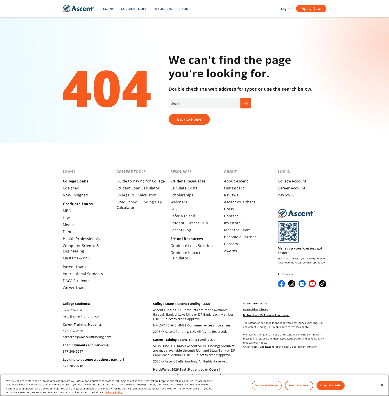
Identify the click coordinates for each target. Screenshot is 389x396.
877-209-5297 (73, 351)
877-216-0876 (73, 310)
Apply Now (311, 8)
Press (229, 209)
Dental (69, 231)
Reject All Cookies (299, 385)
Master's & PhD (76, 258)
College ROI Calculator (136, 195)
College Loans (75, 181)
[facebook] (281, 283)
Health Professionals (81, 238)
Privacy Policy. (114, 392)
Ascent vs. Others (239, 202)
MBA (67, 210)
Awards (230, 250)
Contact (231, 216)
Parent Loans (74, 266)
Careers (231, 243)
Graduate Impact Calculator (185, 255)
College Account (292, 181)
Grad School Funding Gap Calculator (139, 205)
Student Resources (188, 181)
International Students (83, 273)
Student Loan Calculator (138, 188)
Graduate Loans (78, 203)
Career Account (291, 188)
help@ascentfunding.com (82, 316)
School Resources (186, 238)
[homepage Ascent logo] (78, 9)
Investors (232, 222)
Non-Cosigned (75, 195)
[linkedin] (302, 283)
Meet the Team (237, 229)
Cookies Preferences (266, 385)
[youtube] (312, 283)
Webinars (178, 202)
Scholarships (181, 195)
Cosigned (71, 188)
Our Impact (234, 188)
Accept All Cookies (331, 385)
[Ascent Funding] (296, 213)
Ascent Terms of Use (255, 303)
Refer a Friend (182, 216)
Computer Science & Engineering (81, 248)
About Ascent (236, 181)
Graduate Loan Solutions (192, 245)
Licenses (224, 325)
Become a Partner (240, 236)
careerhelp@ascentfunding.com (87, 337)
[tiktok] (322, 283)
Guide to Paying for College (141, 181)
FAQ (173, 209)
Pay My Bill (287, 195)
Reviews (231, 195)
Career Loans (74, 287)
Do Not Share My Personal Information (266, 315)
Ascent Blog (180, 229)
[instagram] (291, 283)
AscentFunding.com (262, 346)
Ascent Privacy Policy (255, 309)
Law (66, 217)
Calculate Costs (184, 188)
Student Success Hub (189, 222)
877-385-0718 (73, 366)
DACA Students (76, 280)
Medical (70, 224)
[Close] (382, 385)
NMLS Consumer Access (195, 325)
